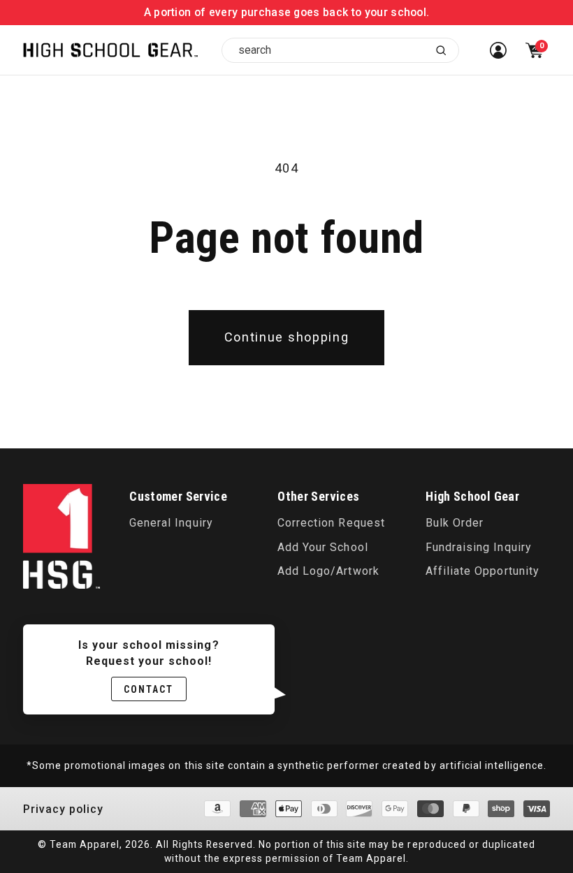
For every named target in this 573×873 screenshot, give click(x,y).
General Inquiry (170, 522)
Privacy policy (63, 809)
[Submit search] (441, 50)
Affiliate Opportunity (482, 571)
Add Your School (322, 547)
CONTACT (149, 689)
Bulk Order (455, 522)
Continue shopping (286, 337)
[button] (534, 50)
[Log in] (498, 50)
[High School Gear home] (110, 50)
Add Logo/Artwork (328, 571)
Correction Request (330, 522)
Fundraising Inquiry (478, 547)
